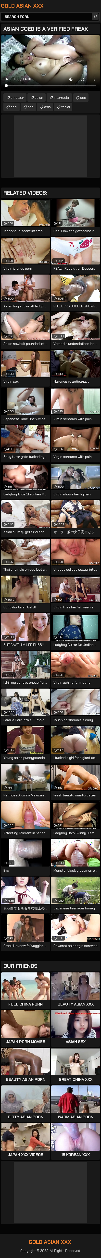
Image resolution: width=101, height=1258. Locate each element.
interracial (62, 97)
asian (39, 97)
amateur (17, 97)
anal (14, 107)
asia (47, 107)
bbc (31, 107)
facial (65, 107)
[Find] (95, 16)
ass (83, 97)
